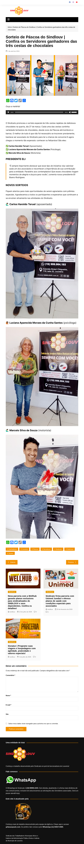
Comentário (10, 675)
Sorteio (11, 553)
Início (10, 27)
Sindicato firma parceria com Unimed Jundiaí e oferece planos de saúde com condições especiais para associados (60, 601)
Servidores (46, 549)
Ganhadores (13, 549)
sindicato (59, 549)
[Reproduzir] (8, 112)
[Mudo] (70, 112)
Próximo (71, 562)
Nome (8, 695)
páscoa (35, 549)
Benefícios (12, 592)
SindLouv (70, 549)
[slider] (74, 112)
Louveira (25, 549)
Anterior (12, 562)
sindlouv (12, 612)
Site (7, 714)
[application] (42, 112)
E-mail (8, 705)
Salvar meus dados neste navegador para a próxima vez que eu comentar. (33, 723)
